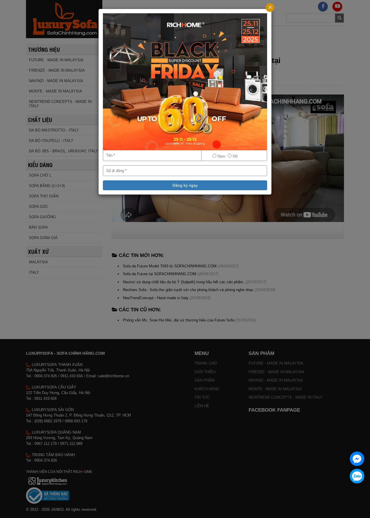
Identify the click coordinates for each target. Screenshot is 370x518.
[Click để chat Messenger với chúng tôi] (357, 459)
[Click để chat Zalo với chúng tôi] (357, 476)
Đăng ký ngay (185, 185)
